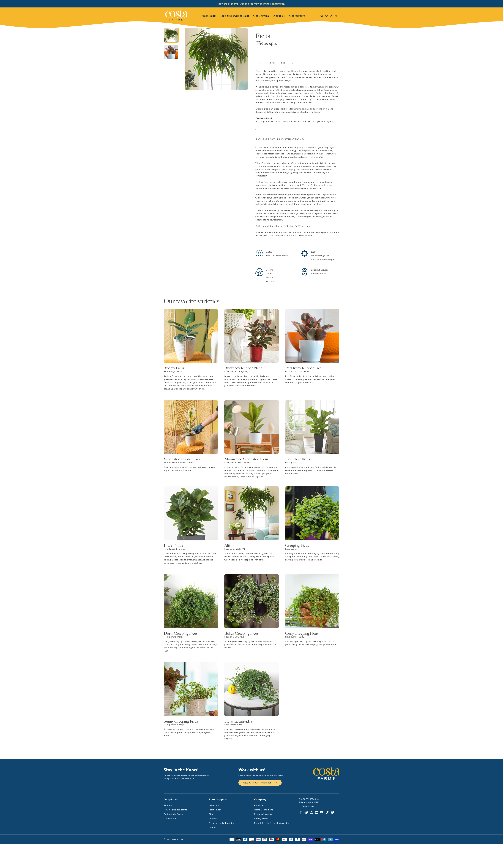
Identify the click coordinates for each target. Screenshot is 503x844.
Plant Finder (215, 809)
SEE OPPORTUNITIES (257, 782)
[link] (176, 15)
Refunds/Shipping (263, 814)
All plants (168, 805)
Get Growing (261, 15)
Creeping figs (278, 96)
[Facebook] (300, 812)
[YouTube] (321, 812)
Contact (213, 827)
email (274, 121)
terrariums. (314, 111)
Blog (211, 814)
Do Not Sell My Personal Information (272, 823)
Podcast (213, 818)
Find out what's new (173, 814)
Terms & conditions (263, 809)
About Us (279, 15)
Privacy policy (261, 818)
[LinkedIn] (316, 812)
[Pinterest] (306, 812)
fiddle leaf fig (305, 99)
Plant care (214, 805)
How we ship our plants (175, 809)
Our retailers (170, 818)
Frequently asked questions (222, 823)
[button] (187, 59)
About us (258, 805)
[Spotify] (332, 812)
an (269, 121)
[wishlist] (326, 15)
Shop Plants (209, 15)
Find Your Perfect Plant (234, 15)
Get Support (297, 15)
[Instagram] (311, 812)
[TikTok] (327, 812)
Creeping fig (262, 108)
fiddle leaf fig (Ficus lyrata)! (298, 226)
